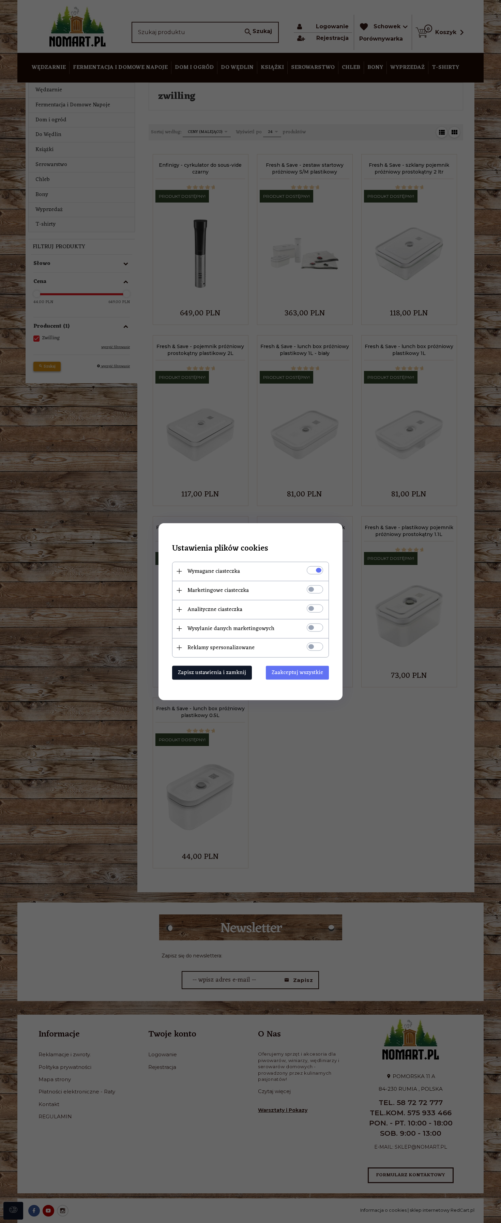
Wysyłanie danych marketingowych (230, 628)
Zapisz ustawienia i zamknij (212, 672)
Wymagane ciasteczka (213, 571)
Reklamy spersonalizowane (221, 647)
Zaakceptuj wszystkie (297, 672)
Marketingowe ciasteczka (218, 590)
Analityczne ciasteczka (214, 609)
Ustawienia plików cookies (220, 548)
